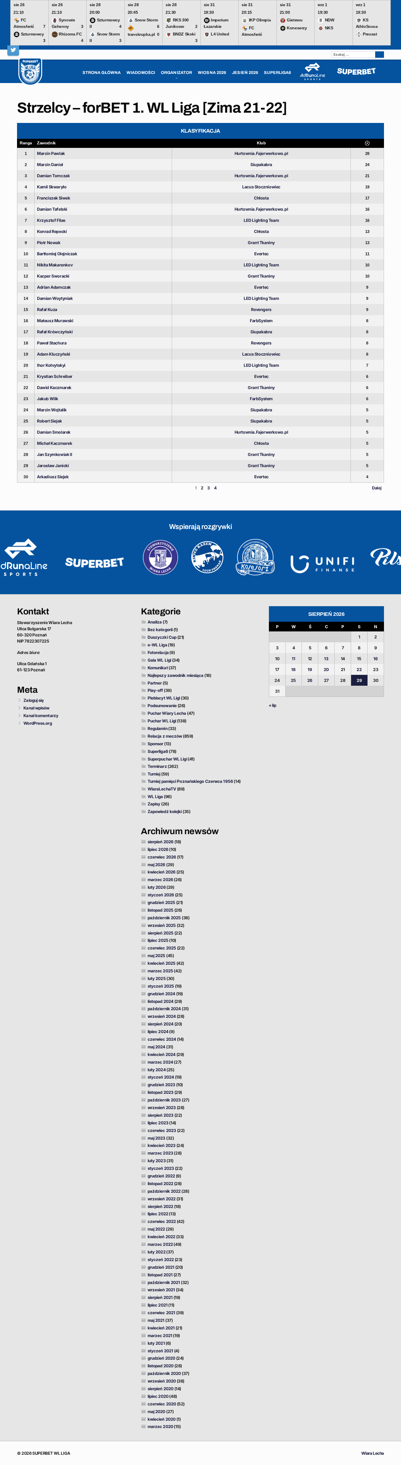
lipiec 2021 (158, 1304)
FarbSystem (261, 320)
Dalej (376, 487)
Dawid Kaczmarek (54, 387)
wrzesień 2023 (162, 1107)
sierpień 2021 (160, 1297)
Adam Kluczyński (53, 354)
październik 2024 (164, 1008)
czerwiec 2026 (162, 856)
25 (293, 680)
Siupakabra (261, 164)
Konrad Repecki (52, 231)
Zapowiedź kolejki (165, 811)
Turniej (154, 773)
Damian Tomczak (53, 175)
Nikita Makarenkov (55, 264)
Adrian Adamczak (54, 287)
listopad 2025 (160, 910)
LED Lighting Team (261, 220)
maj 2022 (156, 1228)
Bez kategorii (160, 629)
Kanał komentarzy (40, 715)
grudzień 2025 (161, 902)
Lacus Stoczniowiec (261, 186)
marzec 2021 (160, 1335)
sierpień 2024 (160, 1023)
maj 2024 (157, 1046)
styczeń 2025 (161, 986)
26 (309, 680)
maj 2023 (157, 1137)
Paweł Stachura (51, 342)
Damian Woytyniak (55, 298)
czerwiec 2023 (162, 1130)
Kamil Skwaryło (51, 186)
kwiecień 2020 (162, 1419)
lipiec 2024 (158, 1031)
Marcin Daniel (50, 164)
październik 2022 (164, 1191)
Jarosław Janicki (53, 465)
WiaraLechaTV (162, 788)
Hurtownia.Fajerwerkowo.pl (261, 153)
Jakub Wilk (47, 398)
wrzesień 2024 (162, 1016)
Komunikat (158, 667)
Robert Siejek (49, 420)
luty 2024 (157, 1069)
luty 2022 (157, 1251)
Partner (155, 682)
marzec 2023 (160, 1152)
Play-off (155, 690)
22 (359, 669)
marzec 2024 (160, 1062)
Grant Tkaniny (261, 242)
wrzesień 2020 (162, 1380)
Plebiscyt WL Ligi (164, 697)
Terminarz (157, 766)
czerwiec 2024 (162, 1039)
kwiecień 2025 (162, 963)
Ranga (26, 143)
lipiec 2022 (158, 1213)
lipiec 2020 (158, 1396)
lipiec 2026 (158, 849)
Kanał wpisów (36, 707)
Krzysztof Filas (51, 220)
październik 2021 (164, 1282)
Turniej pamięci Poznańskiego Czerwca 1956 (190, 781)
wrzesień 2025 (162, 925)
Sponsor (156, 743)
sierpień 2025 (160, 932)
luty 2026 (157, 887)
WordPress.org (37, 723)
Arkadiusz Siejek (53, 476)
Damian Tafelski (52, 209)
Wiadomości (141, 72)
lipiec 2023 (158, 1122)
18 (293, 669)
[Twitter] (13, 50)
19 (310, 669)
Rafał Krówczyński (55, 331)
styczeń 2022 (161, 1259)
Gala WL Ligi (159, 660)
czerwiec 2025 (162, 947)
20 (326, 669)
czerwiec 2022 (162, 1221)
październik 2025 (164, 917)
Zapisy (154, 803)
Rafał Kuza (47, 309)
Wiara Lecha (372, 1453)
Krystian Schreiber (55, 376)
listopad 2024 (160, 1001)
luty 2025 (157, 978)
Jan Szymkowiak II (54, 454)
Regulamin (158, 728)
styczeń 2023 (161, 1168)
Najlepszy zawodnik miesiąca (176, 675)
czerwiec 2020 (162, 1403)
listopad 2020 (160, 1365)
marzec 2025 (160, 970)
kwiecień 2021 (161, 1327)
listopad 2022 (160, 1183)
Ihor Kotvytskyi (51, 365)
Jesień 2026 (245, 72)
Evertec (261, 253)
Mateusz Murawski (55, 320)
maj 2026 (157, 864)
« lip (273, 705)
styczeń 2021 (160, 1350)
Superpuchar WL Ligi (167, 758)
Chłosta (261, 197)
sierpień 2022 (160, 1206)
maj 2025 (157, 955)
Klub (261, 143)
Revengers (261, 309)
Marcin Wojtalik (52, 409)
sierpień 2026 (160, 841)
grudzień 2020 (161, 1358)
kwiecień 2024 (162, 1054)
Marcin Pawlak (51, 153)
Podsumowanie (162, 705)
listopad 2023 (160, 1092)
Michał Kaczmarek (54, 443)
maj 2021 (156, 1320)
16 (375, 658)
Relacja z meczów (165, 736)
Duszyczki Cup (162, 637)
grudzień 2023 (161, 1084)
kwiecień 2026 (162, 871)
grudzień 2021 (161, 1267)
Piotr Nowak (48, 242)
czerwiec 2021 (161, 1312)
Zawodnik (46, 143)
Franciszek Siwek (53, 197)
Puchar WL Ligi (162, 720)
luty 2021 (156, 1343)
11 (293, 658)
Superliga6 (158, 751)
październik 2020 (164, 1373)
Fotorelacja (158, 652)
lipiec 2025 (158, 940)
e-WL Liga (157, 644)
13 (326, 658)
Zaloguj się (33, 700)
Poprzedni (29, 487)
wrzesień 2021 (161, 1289)
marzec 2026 (160, 879)
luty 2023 (157, 1160)
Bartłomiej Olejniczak (57, 253)
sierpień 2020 (160, 1388)
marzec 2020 (160, 1426)
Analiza (155, 621)
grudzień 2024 (161, 993)
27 (326, 680)
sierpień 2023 (160, 1115)
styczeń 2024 (161, 1076)
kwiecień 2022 (161, 1236)
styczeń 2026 (161, 894)
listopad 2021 (160, 1274)
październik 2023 (164, 1099)
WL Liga (155, 796)
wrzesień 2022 (162, 1198)
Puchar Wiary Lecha (167, 713)
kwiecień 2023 (162, 1145)
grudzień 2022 (161, 1175)
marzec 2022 (160, 1244)
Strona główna (101, 72)
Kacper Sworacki (53, 275)
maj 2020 (157, 1411)
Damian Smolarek (53, 432)
